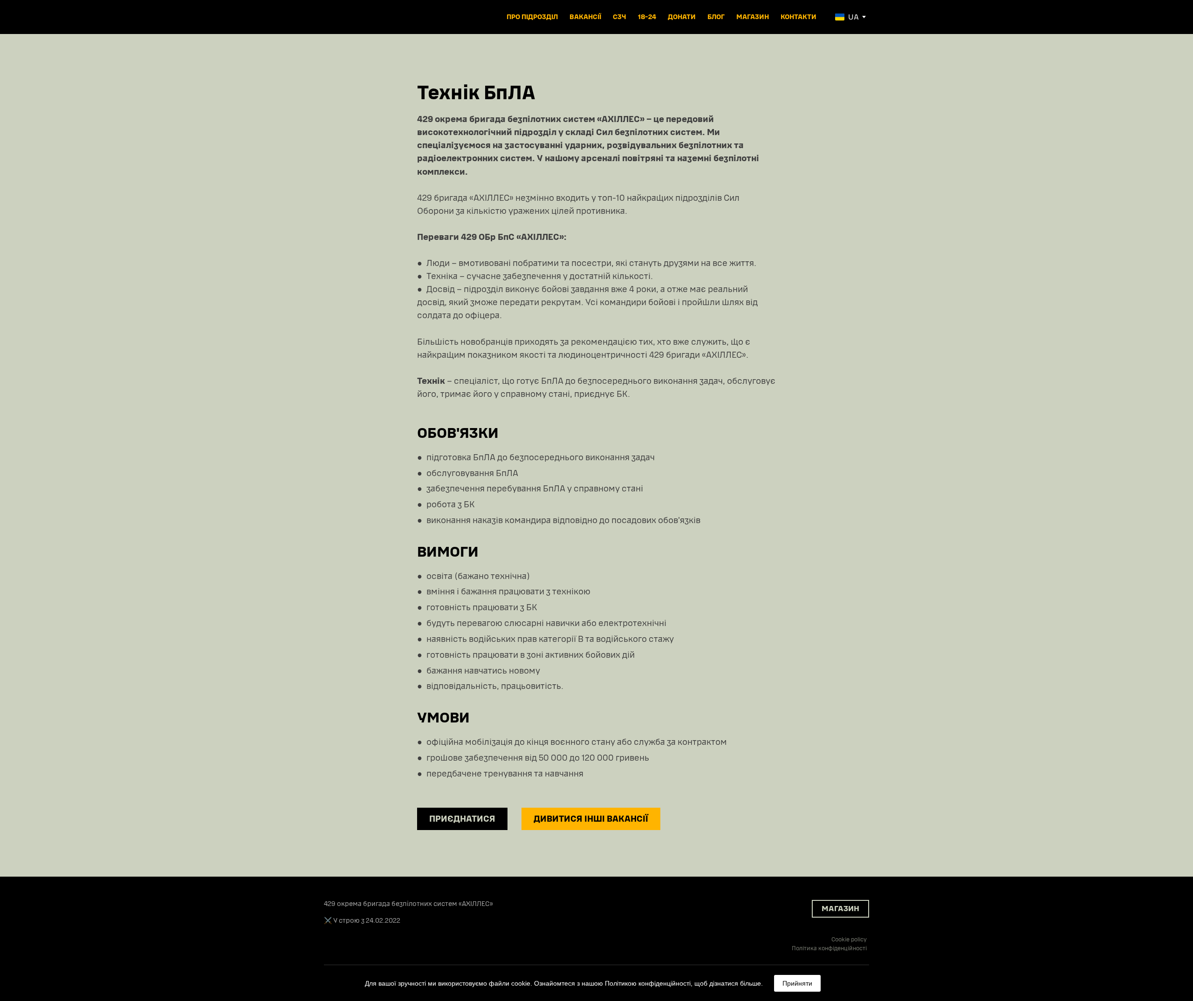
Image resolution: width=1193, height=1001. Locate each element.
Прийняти (797, 983)
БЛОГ (716, 17)
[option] (847, 17)
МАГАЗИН (752, 17)
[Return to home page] (355, 17)
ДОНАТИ (682, 17)
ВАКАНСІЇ (585, 17)
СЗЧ (619, 17)
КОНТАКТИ (798, 17)
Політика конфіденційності (829, 948)
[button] (462, 819)
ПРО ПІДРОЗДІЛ (532, 17)
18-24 (647, 17)
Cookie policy (849, 939)
